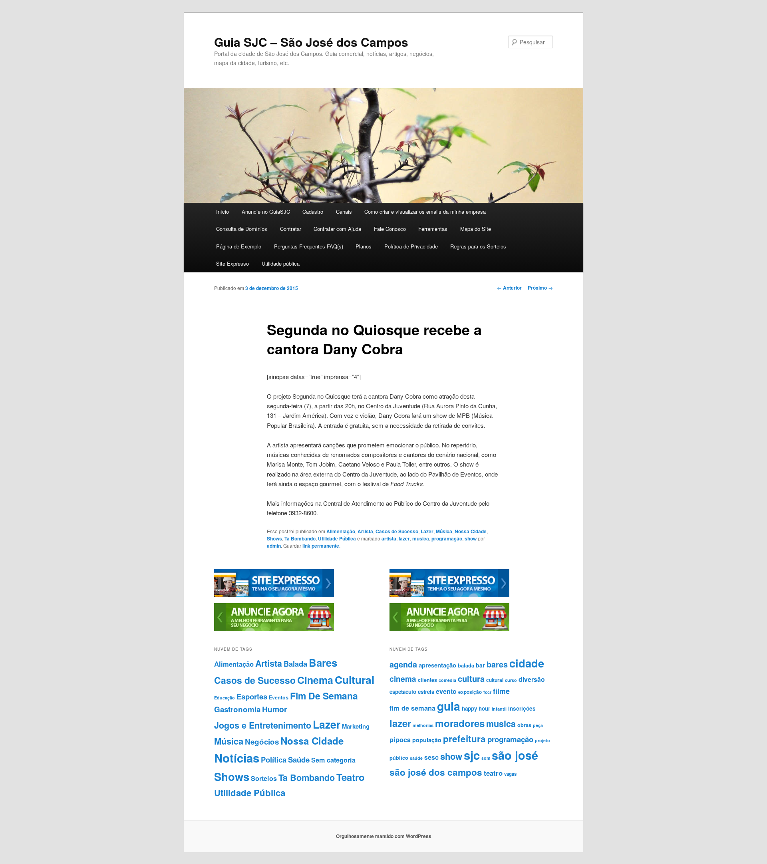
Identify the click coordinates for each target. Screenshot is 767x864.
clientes (427, 679)
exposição (470, 692)
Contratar (290, 228)
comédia (447, 680)
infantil (499, 709)
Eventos (278, 697)
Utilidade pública (281, 263)
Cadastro (312, 211)
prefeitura (464, 738)
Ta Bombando (300, 538)
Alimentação (340, 531)
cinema (402, 678)
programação (446, 538)
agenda (403, 664)
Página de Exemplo (238, 246)
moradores (460, 723)
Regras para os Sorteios (478, 246)
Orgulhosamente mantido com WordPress (383, 836)
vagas (510, 774)
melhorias (423, 725)
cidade (526, 663)
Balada (295, 663)
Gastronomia (237, 709)
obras (524, 725)
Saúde (299, 759)
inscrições (522, 708)
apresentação (437, 665)
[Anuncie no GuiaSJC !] (274, 629)
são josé (515, 755)
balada (466, 665)
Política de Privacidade (411, 246)
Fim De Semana (324, 695)
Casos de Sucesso (397, 531)
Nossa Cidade (471, 531)
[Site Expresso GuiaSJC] (274, 595)
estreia (426, 691)
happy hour (476, 708)
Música (444, 531)
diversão (532, 679)
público (398, 757)
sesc (431, 757)
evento (446, 691)
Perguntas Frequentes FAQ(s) (308, 246)
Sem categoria (333, 760)
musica (420, 538)
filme (501, 691)
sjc (472, 755)
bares (497, 664)
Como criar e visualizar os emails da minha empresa (425, 211)
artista (389, 538)
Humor (274, 709)
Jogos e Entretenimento (262, 725)
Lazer (427, 531)
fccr (487, 692)
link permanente (320, 545)
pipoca (400, 739)
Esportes (251, 696)
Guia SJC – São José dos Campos (311, 41)
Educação (224, 698)
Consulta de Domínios (241, 228)
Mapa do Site (475, 228)
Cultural (354, 679)
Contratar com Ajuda (337, 228)
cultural (494, 679)
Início (222, 211)
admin (274, 545)
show (471, 538)
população (426, 740)
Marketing (356, 726)
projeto (542, 740)
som (485, 758)
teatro (493, 773)
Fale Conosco (390, 228)
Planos (364, 246)
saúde (416, 758)
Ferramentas (432, 228)
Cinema (315, 680)
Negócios (262, 741)
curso (511, 680)
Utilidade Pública (337, 538)
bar (480, 665)
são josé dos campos (435, 772)
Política (273, 759)
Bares (323, 662)
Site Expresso (232, 263)
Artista (365, 531)
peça (538, 725)
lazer (404, 538)
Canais (344, 211)
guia (448, 706)
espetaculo (402, 691)
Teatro (350, 777)
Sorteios (264, 778)
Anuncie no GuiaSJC (266, 211)
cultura (471, 678)
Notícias (236, 757)
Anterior (509, 287)
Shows (274, 538)
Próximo (540, 287)
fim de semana (412, 708)
